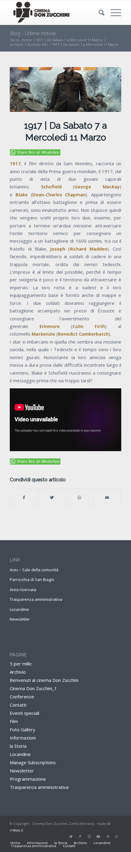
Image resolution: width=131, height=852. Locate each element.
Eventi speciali (24, 713)
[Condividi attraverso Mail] (107, 497)
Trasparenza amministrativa (36, 599)
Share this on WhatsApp (38, 152)
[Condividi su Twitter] (52, 497)
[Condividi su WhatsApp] (79, 497)
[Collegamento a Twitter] (71, 836)
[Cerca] (98, 12)
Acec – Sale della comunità (34, 569)
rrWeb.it (16, 830)
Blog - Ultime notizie (33, 33)
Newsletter (20, 619)
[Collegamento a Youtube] (98, 836)
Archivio (18, 672)
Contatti (18, 705)
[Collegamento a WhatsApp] (116, 836)
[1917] (65, 89)
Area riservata (23, 589)
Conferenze (22, 696)
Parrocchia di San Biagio (32, 579)
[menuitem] (98, 12)
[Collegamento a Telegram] (107, 836)
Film (14, 721)
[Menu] (112, 12)
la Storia (18, 746)
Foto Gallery (22, 729)
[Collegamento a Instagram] (89, 836)
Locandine (19, 609)
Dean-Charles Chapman (59, 194)
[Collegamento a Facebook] (80, 836)
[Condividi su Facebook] (24, 497)
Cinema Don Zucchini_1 (33, 688)
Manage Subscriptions (33, 762)
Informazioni (23, 738)
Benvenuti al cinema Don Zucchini (44, 680)
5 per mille (21, 664)
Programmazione (28, 779)
